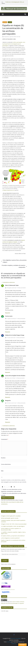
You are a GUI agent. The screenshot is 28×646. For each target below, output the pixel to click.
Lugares (9, 22)
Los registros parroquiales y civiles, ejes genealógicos (13, 526)
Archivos (5, 22)
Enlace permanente (22, 287)
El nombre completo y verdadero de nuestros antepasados (13, 266)
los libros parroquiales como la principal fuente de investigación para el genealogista (13, 44)
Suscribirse (5, 560)
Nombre (3, 458)
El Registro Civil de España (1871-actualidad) (10, 516)
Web (2, 471)
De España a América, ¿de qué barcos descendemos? (13, 535)
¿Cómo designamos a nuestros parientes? (10, 538)
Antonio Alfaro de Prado (15, 36)
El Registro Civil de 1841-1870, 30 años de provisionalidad (13, 524)
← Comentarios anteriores (8, 282)
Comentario (4, 439)
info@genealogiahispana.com (8, 190)
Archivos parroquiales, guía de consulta (9, 518)
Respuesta (7, 312)
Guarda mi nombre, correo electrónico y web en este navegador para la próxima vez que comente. (13, 481)
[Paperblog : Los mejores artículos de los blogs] (4, 583)
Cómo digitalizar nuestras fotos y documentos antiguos (15, 261)
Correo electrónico (6, 464)
